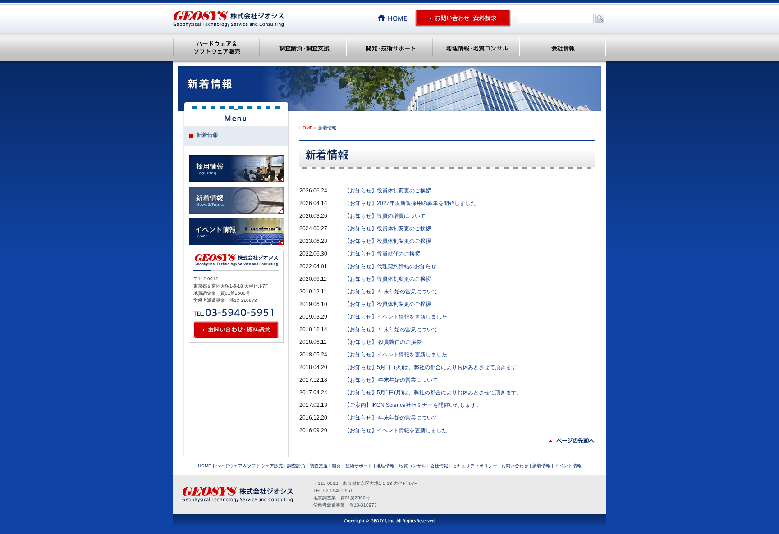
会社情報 (562, 47)
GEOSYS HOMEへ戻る (396, 18)
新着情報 (541, 465)
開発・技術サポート (389, 47)
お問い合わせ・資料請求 (463, 18)
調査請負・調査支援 (303, 47)
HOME (306, 127)
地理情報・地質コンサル (476, 47)
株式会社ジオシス (228, 19)
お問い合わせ (514, 465)
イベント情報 (568, 465)
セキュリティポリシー (474, 465)
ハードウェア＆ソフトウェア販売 (216, 47)
